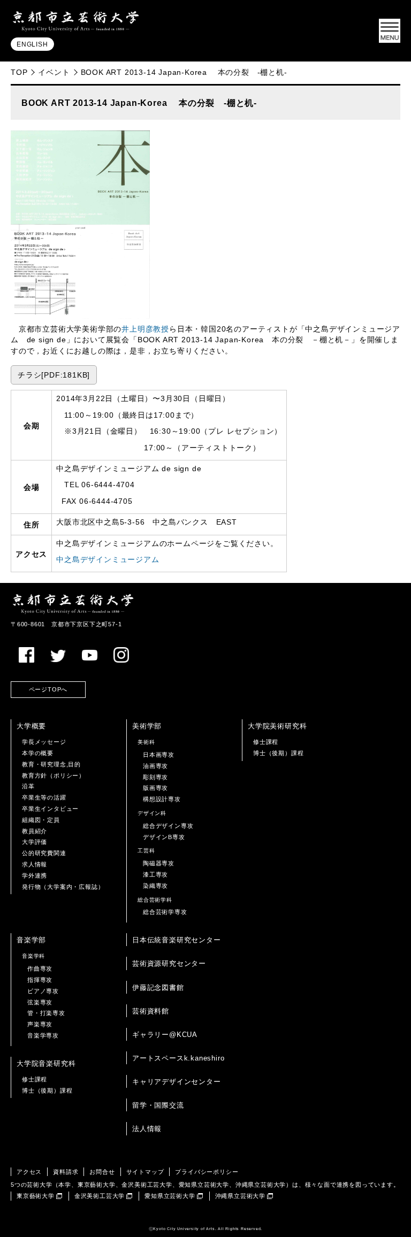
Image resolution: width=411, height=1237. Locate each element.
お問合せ (102, 1172)
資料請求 (65, 1172)
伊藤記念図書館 (158, 988)
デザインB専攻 (164, 837)
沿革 (28, 786)
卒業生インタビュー (50, 808)
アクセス (29, 1172)
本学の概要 (38, 753)
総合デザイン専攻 (168, 826)
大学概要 (31, 726)
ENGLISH (32, 44)
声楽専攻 (39, 1024)
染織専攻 (155, 885)
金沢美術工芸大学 (99, 1196)
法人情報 (147, 1129)
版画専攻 (155, 788)
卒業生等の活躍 (44, 797)
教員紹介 (34, 831)
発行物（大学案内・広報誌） (63, 886)
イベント (54, 72)
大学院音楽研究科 (46, 1063)
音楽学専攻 (43, 1035)
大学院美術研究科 (277, 726)
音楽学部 (31, 940)
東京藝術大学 (36, 1196)
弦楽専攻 (39, 1002)
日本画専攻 (158, 754)
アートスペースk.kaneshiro (178, 1058)
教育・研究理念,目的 (51, 764)
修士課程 (265, 742)
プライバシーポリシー (206, 1172)
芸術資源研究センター (169, 963)
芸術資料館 (150, 1011)
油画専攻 (155, 766)
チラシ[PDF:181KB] (54, 375)
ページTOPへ (48, 689)
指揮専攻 (39, 980)
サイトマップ (145, 1172)
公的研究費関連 (44, 853)
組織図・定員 (41, 820)
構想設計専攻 (162, 799)
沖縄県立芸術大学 (240, 1196)
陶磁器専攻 (158, 863)
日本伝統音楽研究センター (176, 940)
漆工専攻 (155, 874)
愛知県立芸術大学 (169, 1196)
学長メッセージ (44, 742)
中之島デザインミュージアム (107, 560)
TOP (19, 72)
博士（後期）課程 (278, 753)
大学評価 (34, 842)
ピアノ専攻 (43, 991)
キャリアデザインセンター (176, 1082)
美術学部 (147, 726)
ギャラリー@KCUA (164, 1035)
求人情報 (34, 864)
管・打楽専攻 (46, 1013)
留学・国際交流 (158, 1105)
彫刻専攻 (155, 777)
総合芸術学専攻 (165, 912)
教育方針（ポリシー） (53, 775)
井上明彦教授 (145, 329)
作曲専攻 (39, 968)
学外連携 (34, 875)
